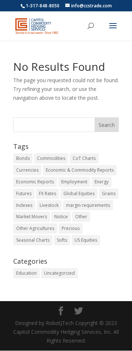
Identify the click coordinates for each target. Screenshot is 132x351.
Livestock (49, 205)
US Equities (85, 240)
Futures (24, 193)
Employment (74, 182)
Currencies (27, 170)
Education (26, 273)
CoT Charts (84, 158)
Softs (62, 240)
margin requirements (88, 205)
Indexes (24, 205)
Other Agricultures (35, 228)
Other (81, 216)
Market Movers (31, 216)
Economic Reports (35, 182)
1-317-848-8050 (42, 6)
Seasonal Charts (33, 240)
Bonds (23, 158)
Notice (61, 216)
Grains (108, 193)
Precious (71, 228)
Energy (102, 182)
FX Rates (47, 193)
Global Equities (79, 193)
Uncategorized (59, 273)
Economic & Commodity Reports (80, 170)
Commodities (51, 158)
